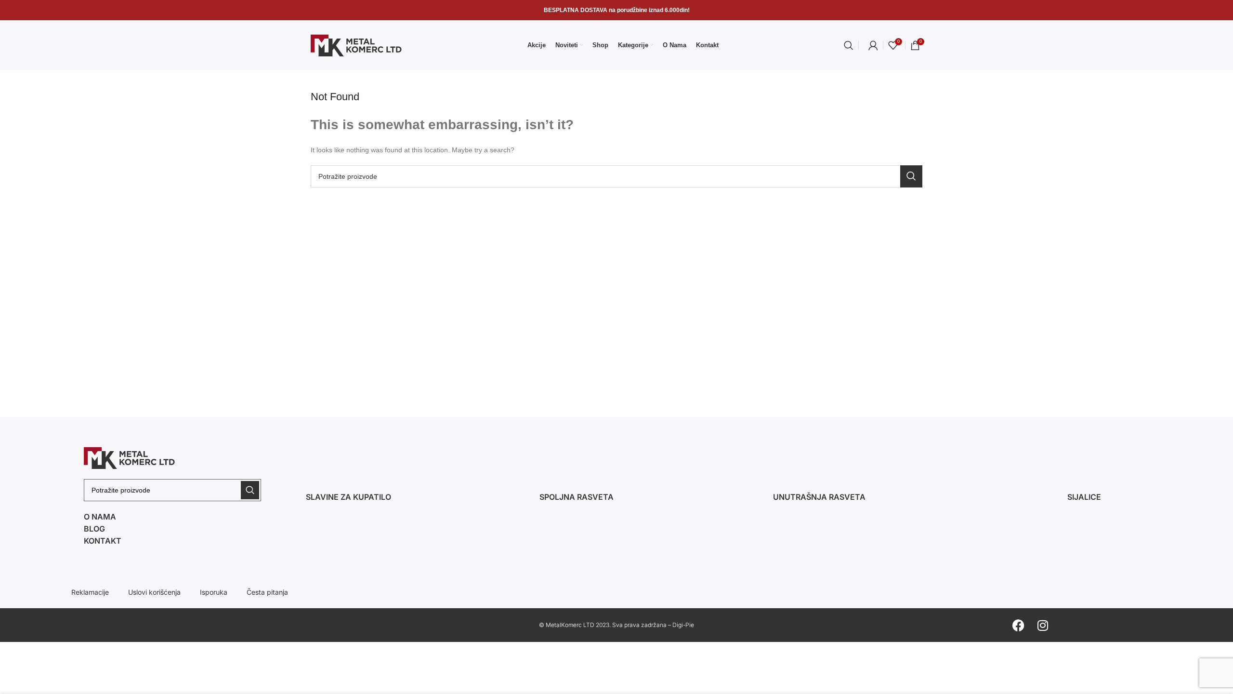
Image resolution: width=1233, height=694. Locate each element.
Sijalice (1084, 497)
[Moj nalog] (873, 45)
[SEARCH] (911, 176)
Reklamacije (90, 592)
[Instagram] (1043, 625)
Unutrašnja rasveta (819, 497)
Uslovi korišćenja (154, 592)
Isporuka (213, 592)
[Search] (848, 45)
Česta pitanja (267, 592)
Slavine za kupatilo (348, 497)
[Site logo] (356, 45)
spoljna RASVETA (576, 497)
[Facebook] (1019, 625)
